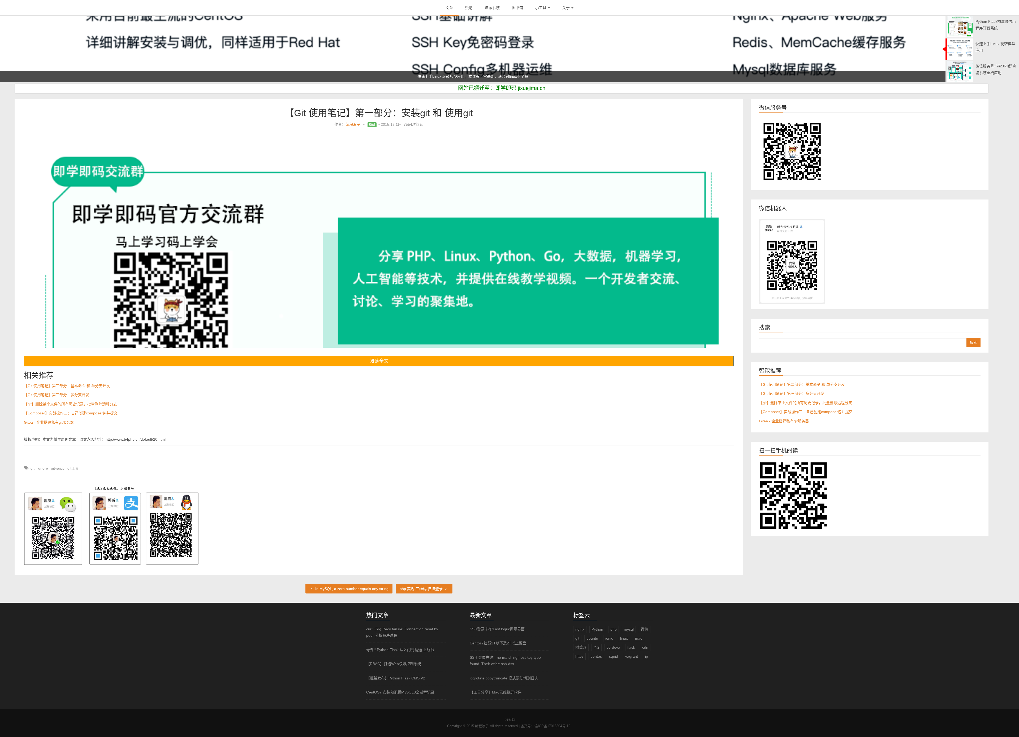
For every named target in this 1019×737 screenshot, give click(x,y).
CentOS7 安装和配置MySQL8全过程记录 (400, 692)
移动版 (510, 720)
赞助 (469, 8)
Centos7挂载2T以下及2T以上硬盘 (498, 643)
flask (631, 647)
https (579, 656)
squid (613, 656)
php (613, 629)
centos (596, 656)
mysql (629, 629)
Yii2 (596, 647)
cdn (645, 647)
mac (638, 638)
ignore (42, 468)
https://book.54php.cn (441, 76)
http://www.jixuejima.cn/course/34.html (580, 76)
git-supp (57, 468)
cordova (613, 647)
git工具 (73, 468)
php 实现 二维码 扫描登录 (422, 589)
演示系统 (492, 8)
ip (646, 656)
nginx (579, 629)
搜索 (973, 342)
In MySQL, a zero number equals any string (351, 589)
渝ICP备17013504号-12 (552, 726)
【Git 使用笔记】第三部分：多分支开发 (56, 395)
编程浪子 (353, 124)
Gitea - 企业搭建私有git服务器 (49, 422)
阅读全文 (378, 361)
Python (597, 629)
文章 (449, 8)
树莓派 (580, 647)
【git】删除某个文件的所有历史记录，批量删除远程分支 (70, 404)
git (32, 468)
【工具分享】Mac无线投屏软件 (495, 692)
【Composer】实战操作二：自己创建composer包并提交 (71, 413)
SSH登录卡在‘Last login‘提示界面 (497, 629)
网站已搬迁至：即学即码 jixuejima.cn (501, 88)
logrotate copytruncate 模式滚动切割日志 (504, 678)
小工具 (541, 8)
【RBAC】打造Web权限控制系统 (393, 664)
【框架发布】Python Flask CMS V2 (395, 678)
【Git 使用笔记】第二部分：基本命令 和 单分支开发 (67, 386)
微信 (644, 629)
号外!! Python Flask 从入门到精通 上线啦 (400, 650)
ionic (609, 638)
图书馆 (517, 8)
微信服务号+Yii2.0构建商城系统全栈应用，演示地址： (378, 76)
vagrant (631, 656)
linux (624, 638)
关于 (566, 8)
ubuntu (592, 638)
